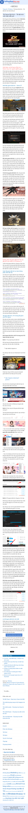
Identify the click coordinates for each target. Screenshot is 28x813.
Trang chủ (6, 810)
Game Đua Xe (8, 779)
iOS (23, 781)
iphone (5, 783)
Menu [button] (15, 6)
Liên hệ (22, 810)
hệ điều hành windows (17, 781)
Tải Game (10, 681)
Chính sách (17, 810)
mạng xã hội (13, 786)
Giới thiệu (11, 810)
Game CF (14, 682)
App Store (18, 772)
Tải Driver (5, 732)
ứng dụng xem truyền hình (8, 800)
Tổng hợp (5, 741)
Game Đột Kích (20, 682)
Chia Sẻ (5, 726)
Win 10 (5, 794)
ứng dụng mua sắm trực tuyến (14, 798)
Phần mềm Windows (7, 729)
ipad (3, 783)
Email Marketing (18, 775)
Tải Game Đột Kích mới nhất (14, 635)
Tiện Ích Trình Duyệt (7, 738)
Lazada (9, 784)
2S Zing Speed (6, 772)
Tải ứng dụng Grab (14, 791)
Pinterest (23, 786)
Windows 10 (20, 793)
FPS (8, 777)
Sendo (4, 789)
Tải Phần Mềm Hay (14, 2)
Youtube (11, 796)
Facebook (5, 777)
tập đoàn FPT (20, 791)
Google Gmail (21, 779)
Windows (12, 793)
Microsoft (19, 784)
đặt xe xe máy (18, 796)
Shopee (9, 789)
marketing (14, 784)
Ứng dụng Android (7, 744)
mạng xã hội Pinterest (18, 786)
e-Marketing (8, 775)
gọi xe (11, 781)
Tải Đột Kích (5, 684)
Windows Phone (6, 796)
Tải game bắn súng (12, 684)
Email (12, 775)
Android (13, 772)
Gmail (13, 779)
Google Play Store (6, 781)
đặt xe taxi (14, 796)
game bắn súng (13, 777)
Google (17, 779)
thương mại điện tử (17, 788)
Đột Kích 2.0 (9, 682)
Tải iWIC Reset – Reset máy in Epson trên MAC (14, 699)
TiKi (4, 791)
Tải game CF (20, 684)
